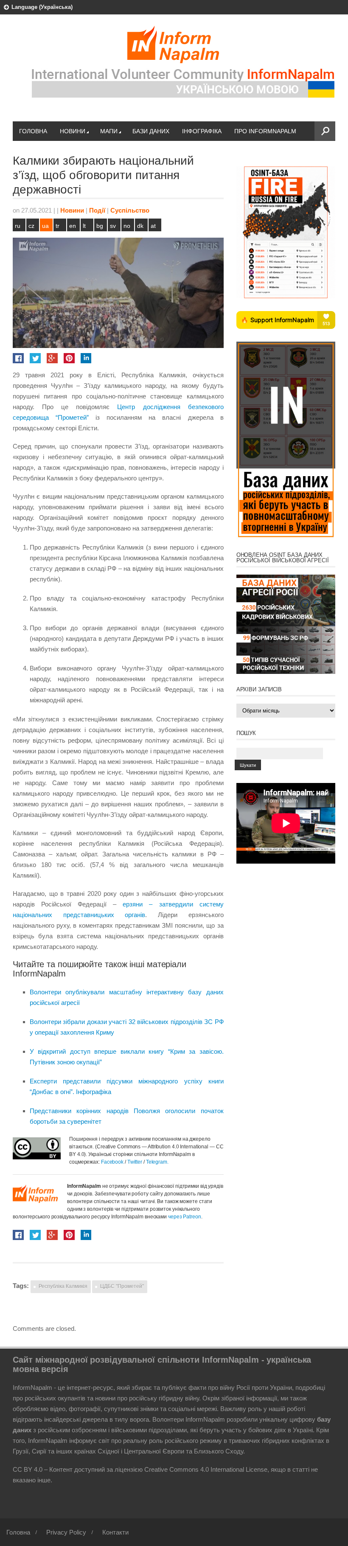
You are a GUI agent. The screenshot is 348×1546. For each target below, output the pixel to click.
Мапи (109, 131)
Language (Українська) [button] (42, 7)
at (153, 225)
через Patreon (184, 1217)
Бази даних (150, 131)
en (72, 225)
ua (45, 225)
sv (113, 225)
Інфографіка (202, 131)
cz (31, 225)
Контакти (115, 1532)
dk (140, 225)
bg (99, 225)
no (126, 225)
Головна (33, 131)
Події (97, 210)
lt (84, 225)
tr (57, 225)
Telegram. (157, 1162)
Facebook (112, 1162)
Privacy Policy (66, 1532)
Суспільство (129, 210)
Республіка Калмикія (63, 1286)
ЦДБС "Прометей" (122, 1286)
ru (17, 225)
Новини (72, 131)
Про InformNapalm (265, 131)
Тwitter (135, 1162)
